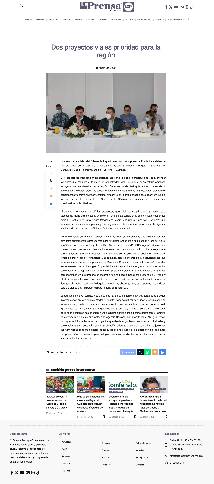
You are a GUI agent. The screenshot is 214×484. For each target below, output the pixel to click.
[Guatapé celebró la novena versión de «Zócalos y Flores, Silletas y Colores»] (60, 384)
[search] (34, 5)
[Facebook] (166, 7)
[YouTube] (176, 7)
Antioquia (97, 389)
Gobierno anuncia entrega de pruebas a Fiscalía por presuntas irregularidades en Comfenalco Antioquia (121, 404)
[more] (189, 20)
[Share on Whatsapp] (51, 188)
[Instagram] (186, 7)
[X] (170, 7)
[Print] (51, 203)
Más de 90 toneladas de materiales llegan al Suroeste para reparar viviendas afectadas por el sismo (90, 404)
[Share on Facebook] (51, 173)
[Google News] (181, 7)
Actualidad (52, 389)
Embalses (65, 389)
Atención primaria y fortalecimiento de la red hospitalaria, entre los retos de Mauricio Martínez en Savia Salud (153, 404)
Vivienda (82, 392)
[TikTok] (191, 7)
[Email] (51, 195)
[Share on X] (51, 180)
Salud (144, 392)
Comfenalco (116, 392)
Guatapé (51, 392)
